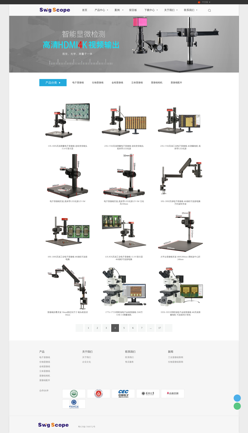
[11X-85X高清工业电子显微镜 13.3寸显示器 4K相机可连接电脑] (124, 231)
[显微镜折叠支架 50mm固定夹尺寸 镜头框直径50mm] (67, 287)
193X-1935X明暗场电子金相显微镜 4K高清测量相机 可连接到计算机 (180, 313)
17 (159, 328)
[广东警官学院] (98, 393)
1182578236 (237, 398)
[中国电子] (123, 393)
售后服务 (129, 362)
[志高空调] (172, 393)
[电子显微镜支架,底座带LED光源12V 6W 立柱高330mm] (124, 176)
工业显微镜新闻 (175, 357)
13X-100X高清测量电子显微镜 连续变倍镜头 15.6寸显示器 (67, 147)
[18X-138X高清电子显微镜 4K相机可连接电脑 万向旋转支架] (180, 176)
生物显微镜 (97, 82)
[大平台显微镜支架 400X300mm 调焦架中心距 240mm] (180, 231)
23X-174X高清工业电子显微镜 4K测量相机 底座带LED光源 (180, 147)
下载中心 (149, 10)
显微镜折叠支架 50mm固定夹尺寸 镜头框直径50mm (67, 313)
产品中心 (100, 10)
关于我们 (169, 10)
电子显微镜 (78, 82)
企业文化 (86, 362)
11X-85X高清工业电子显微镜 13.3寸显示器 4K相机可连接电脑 (124, 258)
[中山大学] (73, 393)
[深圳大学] (148, 393)
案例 (117, 10)
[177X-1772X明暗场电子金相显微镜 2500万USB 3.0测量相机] (124, 287)
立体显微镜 (137, 82)
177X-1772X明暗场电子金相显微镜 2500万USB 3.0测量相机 (124, 313)
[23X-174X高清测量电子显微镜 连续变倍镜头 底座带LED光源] (124, 120)
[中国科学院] (74, 404)
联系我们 (189, 10)
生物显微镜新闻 (175, 362)
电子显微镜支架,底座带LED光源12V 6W (67, 201)
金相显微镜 (117, 82)
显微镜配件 (176, 82)
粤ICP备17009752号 (86, 427)
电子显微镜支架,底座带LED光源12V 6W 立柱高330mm (124, 202)
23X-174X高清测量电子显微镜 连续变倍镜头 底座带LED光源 (124, 147)
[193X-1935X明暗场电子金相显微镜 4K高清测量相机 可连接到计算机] (180, 287)
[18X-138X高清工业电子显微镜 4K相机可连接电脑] (67, 231)
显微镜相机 (156, 82)
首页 (84, 10)
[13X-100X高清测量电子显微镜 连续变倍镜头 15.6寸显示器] (67, 120)
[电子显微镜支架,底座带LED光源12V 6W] (67, 176)
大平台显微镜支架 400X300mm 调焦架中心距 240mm (180, 258)
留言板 (133, 10)
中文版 (205, 2)
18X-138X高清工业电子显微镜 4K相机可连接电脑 (67, 258)
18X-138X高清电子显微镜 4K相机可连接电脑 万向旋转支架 (180, 202)
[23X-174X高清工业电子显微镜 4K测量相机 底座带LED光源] (180, 120)
